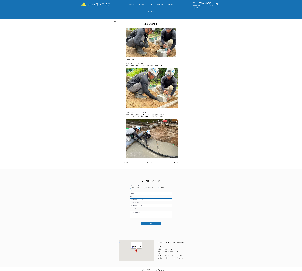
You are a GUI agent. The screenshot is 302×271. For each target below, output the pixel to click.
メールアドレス (134, 202)
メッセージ (133, 209)
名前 (131, 196)
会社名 (131, 190)
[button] (216, 4)
